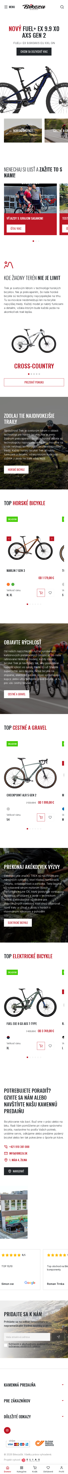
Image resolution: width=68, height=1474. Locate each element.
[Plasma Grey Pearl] (63, 584)
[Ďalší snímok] (52, 538)
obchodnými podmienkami (37, 1344)
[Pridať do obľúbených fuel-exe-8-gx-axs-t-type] (50, 1046)
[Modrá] (63, 809)
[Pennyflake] (8, 584)
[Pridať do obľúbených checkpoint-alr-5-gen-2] (50, 817)
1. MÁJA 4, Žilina (18, 1160)
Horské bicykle (16, 470)
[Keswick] (13, 584)
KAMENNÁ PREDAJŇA (20, 1385)
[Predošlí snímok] (9, 538)
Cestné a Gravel (16, 694)
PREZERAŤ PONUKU (34, 382)
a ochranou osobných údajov (31, 1345)
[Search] (62, 7)
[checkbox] (5, 1345)
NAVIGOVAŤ (18, 1171)
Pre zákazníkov (17, 1401)
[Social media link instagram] (7, 1430)
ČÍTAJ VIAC (16, 229)
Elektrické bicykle (18, 923)
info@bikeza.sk (18, 1153)
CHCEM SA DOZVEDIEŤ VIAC (34, 52)
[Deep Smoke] (63, 1037)
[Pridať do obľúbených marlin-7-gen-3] (50, 593)
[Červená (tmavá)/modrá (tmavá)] (8, 1037)
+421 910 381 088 (19, 1147)
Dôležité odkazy (17, 1416)
